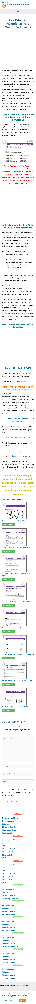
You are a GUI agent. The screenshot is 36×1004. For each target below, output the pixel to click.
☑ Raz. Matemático (9, 830)
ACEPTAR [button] (22, 1000)
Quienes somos (18, 989)
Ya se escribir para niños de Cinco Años (16, 601)
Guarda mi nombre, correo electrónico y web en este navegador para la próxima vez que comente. (17, 792)
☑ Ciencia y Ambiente (10, 818)
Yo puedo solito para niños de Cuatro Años (17, 547)
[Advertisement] (18, 50)
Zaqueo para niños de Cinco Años (14, 521)
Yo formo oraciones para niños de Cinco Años (16, 574)
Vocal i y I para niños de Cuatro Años (15, 707)
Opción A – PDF (10, 368)
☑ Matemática (7, 824)
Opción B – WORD (24, 368)
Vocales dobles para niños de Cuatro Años (17, 680)
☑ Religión (5, 858)
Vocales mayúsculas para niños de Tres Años (18, 654)
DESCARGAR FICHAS (8, 525)
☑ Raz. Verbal (7, 833)
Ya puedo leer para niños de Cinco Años (16, 628)
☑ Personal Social (8, 827)
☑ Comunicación (8, 821)
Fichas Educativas (19, 4)
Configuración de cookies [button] (10, 1000)
